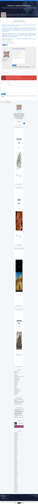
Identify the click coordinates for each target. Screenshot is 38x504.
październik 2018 (16, 439)
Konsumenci (15, 375)
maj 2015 (15, 466)
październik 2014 (16, 473)
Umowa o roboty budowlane (19, 6)
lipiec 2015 (15, 464)
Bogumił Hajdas (16, 417)
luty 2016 (15, 459)
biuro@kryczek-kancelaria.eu (21, 0)
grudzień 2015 (16, 461)
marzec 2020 (15, 435)
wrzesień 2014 (16, 474)
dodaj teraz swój (7, 72)
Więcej (22, 117)
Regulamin (36, 496)
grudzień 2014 (16, 471)
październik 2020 (16, 434)
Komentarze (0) (23, 22)
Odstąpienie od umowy (17, 378)
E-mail (9, 83)
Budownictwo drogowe (17, 372)
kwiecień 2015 (16, 467)
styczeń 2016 (15, 460)
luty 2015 (15, 469)
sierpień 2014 (15, 475)
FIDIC (15, 373)
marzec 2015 (15, 468)
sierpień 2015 (15, 463)
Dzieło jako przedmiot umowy (8, 102)
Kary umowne (16, 374)
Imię (8, 81)
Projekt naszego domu (21, 417)
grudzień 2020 (16, 432)
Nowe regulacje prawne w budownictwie (19, 376)
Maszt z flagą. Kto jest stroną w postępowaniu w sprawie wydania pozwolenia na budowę (18, 414)
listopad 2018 (16, 438)
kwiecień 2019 (16, 436)
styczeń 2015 (15, 470)
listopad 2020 (16, 433)
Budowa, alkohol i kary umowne (18, 404)
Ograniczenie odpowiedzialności (33, 495)
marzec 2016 (15, 458)
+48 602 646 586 (15, 0)
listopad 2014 (16, 472)
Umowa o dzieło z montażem (17, 403)
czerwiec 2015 (16, 465)
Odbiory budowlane (16, 377)
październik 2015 (16, 462)
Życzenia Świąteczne (7, 101)
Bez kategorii (15, 371)
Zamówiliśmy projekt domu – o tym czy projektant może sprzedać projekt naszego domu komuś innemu (19, 411)
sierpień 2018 (15, 440)
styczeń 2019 (15, 437)
